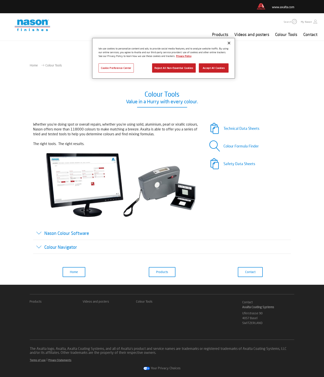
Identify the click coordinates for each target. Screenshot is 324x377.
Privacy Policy (184, 56)
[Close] (229, 43)
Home (34, 65)
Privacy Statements (59, 360)
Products (220, 34)
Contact (310, 34)
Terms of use (38, 360)
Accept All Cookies (214, 67)
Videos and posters (251, 34)
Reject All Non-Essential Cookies (174, 67)
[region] (163, 58)
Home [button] (74, 272)
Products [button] (162, 272)
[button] (294, 21)
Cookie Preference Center (116, 67)
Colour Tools (286, 34)
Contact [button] (250, 272)
